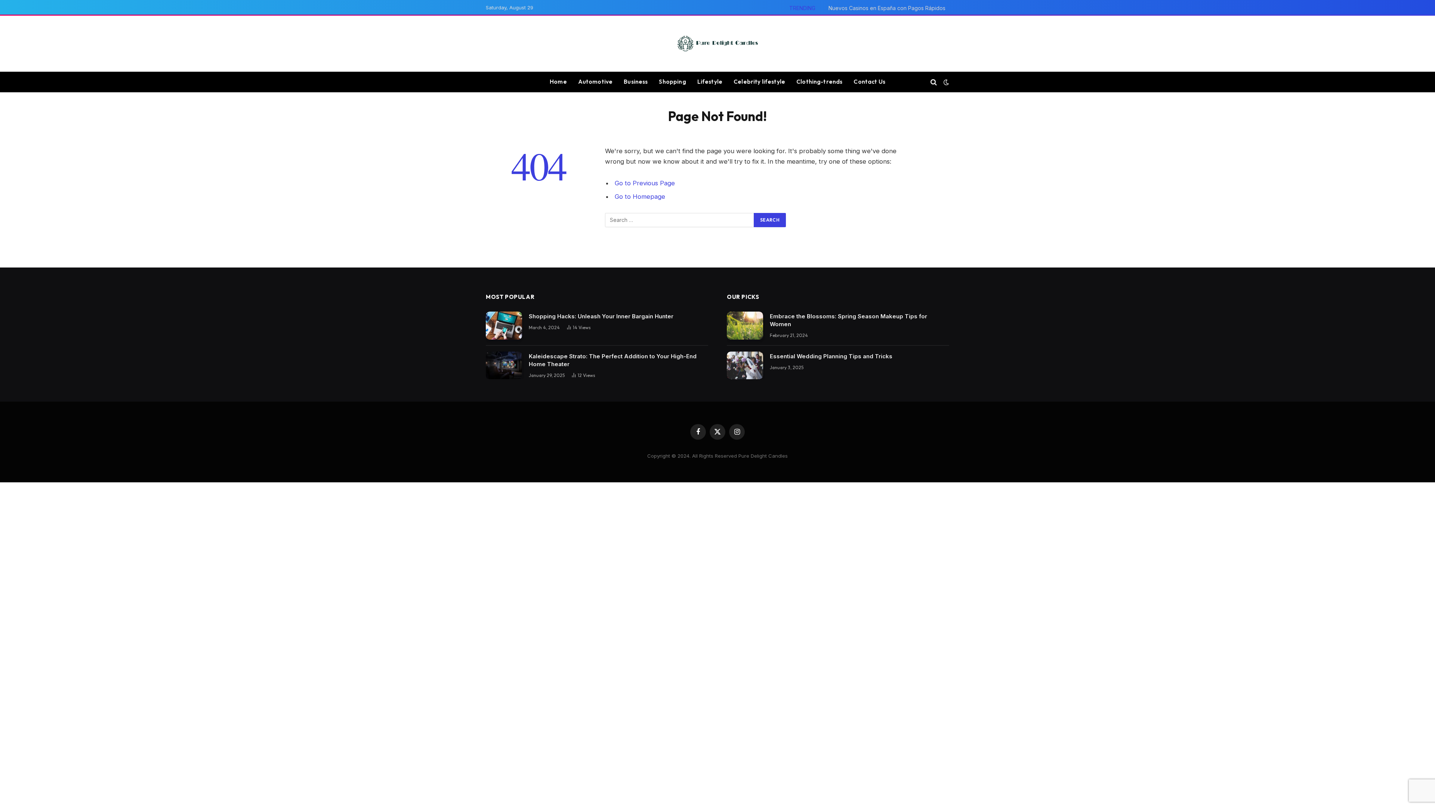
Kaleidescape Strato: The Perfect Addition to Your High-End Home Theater (613, 360)
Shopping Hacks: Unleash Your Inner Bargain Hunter (601, 316)
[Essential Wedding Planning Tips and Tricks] (745, 366)
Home (558, 81)
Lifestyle (709, 81)
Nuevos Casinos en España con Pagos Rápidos (886, 8)
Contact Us (869, 81)
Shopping (672, 81)
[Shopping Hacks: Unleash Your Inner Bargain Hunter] (504, 326)
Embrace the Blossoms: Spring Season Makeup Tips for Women (848, 320)
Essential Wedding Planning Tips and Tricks (831, 356)
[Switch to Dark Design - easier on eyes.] (945, 82)
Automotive (595, 81)
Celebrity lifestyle (759, 81)
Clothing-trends (819, 81)
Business (636, 81)
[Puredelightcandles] (717, 44)
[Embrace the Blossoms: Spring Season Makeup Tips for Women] (745, 326)
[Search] (933, 82)
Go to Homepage (640, 196)
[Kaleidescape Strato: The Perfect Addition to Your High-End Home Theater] (504, 366)
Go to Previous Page (645, 183)
